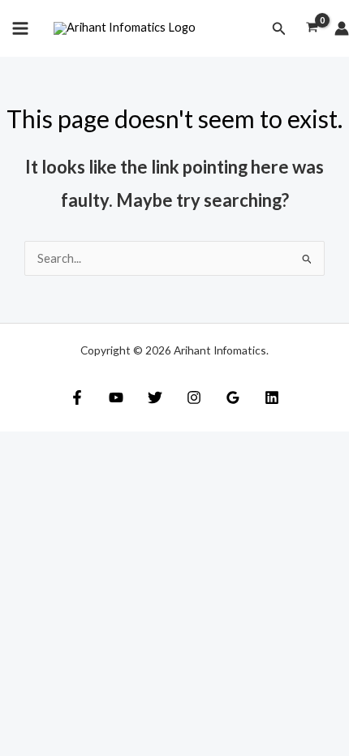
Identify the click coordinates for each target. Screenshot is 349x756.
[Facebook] (77, 397)
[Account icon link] (341, 28)
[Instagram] (194, 397)
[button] (279, 29)
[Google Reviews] (233, 397)
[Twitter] (155, 397)
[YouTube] (116, 397)
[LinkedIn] (272, 397)
